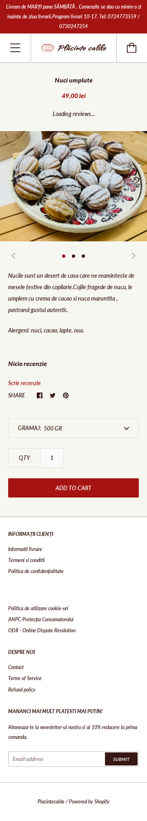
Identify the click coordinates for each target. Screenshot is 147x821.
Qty (24, 457)
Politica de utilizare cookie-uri (38, 608)
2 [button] (73, 256)
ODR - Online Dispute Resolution (42, 630)
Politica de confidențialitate (36, 571)
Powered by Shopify (89, 802)
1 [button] (63, 256)
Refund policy (22, 690)
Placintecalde (51, 802)
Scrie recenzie (24, 382)
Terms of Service (25, 678)
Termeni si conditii (26, 560)
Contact (16, 667)
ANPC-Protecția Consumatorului (41, 619)
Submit (121, 759)
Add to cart (73, 487)
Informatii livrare (25, 549)
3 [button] (83, 256)
